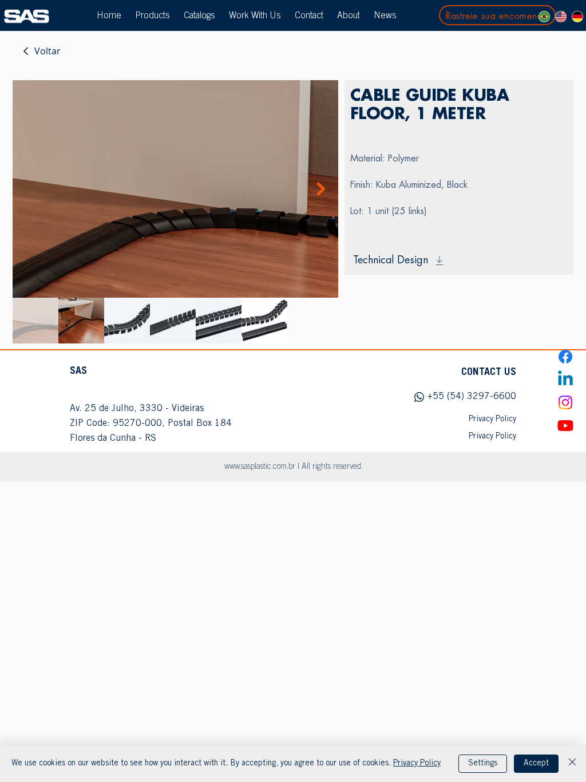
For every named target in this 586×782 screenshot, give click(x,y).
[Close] (572, 764)
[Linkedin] (565, 379)
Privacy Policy (417, 764)
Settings (482, 764)
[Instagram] (565, 402)
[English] (560, 16)
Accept (536, 764)
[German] (577, 16)
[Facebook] (565, 356)
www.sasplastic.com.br (259, 467)
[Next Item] (321, 189)
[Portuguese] (544, 16)
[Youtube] (565, 425)
